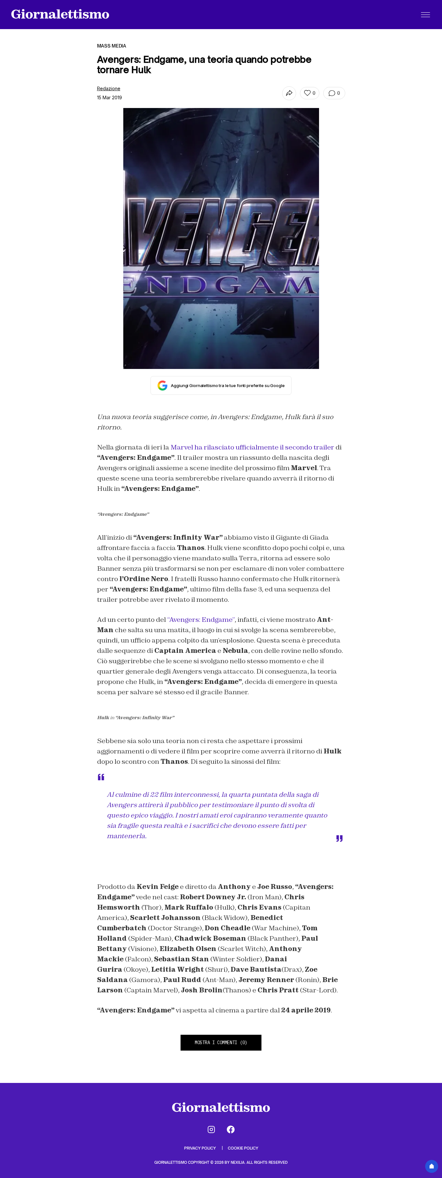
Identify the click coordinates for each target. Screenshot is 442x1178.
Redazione (108, 88)
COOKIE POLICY (243, 1148)
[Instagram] (211, 1129)
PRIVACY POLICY (200, 1148)
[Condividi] (289, 93)
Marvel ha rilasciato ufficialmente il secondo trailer (252, 447)
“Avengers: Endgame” (201, 619)
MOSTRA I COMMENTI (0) (221, 1042)
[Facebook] (230, 1129)
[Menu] (425, 14)
